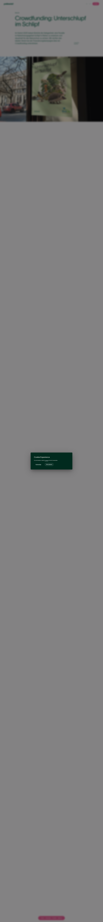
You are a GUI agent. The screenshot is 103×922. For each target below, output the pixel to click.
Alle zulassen (49, 464)
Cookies (46, 460)
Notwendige (38, 464)
